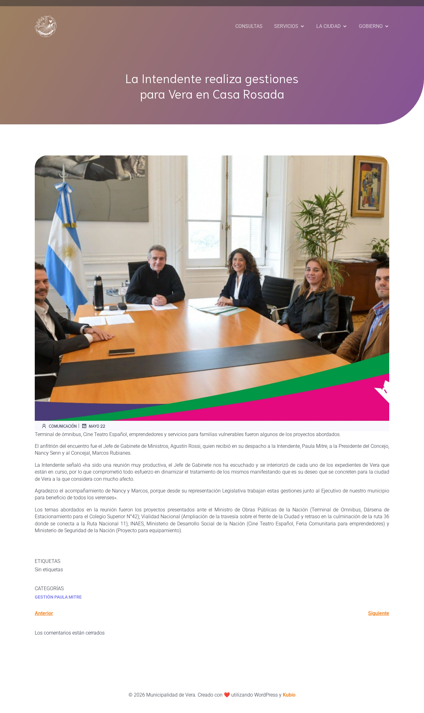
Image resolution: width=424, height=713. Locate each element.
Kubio (289, 695)
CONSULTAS (249, 26)
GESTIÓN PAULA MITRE (58, 597)
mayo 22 (97, 426)
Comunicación (63, 426)
